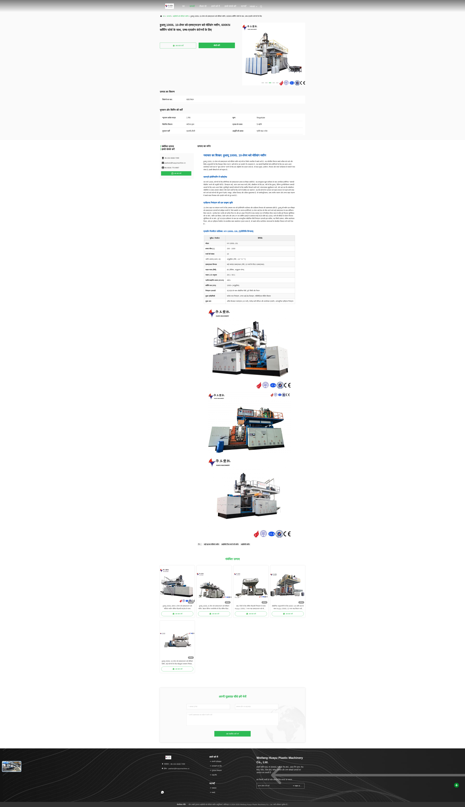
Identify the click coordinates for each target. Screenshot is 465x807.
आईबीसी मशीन (245, 544)
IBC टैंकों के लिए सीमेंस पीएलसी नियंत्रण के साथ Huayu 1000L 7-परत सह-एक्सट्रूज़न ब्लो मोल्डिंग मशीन (251, 607)
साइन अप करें (298, 786)
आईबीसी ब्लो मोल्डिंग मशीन (181, 16)
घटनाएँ (243, 6)
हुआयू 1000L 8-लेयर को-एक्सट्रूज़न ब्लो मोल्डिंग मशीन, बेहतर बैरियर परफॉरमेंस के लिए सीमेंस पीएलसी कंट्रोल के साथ (214, 607)
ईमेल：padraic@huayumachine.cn (176, 768)
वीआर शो (202, 6)
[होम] (169, 6)
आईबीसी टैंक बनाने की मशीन (230, 544)
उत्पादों (192, 6)
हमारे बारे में (215, 6)
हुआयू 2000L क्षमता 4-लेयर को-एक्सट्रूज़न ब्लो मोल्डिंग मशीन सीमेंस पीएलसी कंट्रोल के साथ (177, 607)
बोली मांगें (217, 45)
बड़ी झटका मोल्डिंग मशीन (211, 544)
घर (183, 6)
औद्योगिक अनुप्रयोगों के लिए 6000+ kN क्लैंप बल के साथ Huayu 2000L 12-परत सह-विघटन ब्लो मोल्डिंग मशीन (288, 607)
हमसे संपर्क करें (230, 6)
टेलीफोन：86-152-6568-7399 (174, 764)
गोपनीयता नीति (181, 804)
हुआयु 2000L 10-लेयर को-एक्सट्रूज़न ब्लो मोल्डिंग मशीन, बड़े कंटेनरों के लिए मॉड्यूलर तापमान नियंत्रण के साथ (177, 662)
